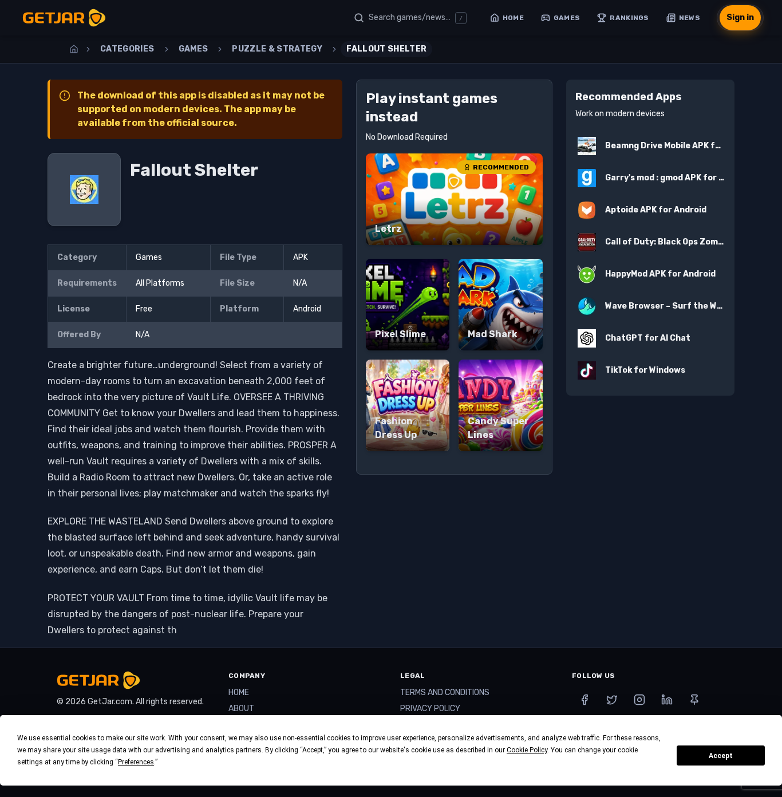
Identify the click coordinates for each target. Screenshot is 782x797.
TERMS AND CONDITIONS (444, 692)
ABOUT (241, 708)
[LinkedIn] (667, 699)
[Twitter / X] (612, 699)
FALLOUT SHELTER (386, 49)
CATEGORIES (127, 49)
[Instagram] (639, 699)
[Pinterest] (694, 699)
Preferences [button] (136, 762)
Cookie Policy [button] (527, 750)
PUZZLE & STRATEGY (277, 49)
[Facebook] (584, 699)
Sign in (740, 17)
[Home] (74, 49)
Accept (721, 756)
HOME (238, 692)
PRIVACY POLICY (430, 708)
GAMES (193, 49)
